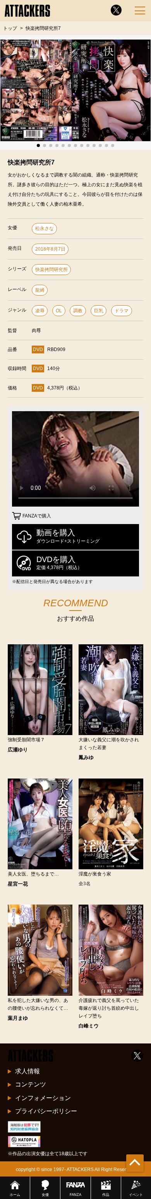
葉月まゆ (18, 1018)
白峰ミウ (89, 1025)
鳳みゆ (86, 757)
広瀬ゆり (18, 749)
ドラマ (122, 310)
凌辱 (40, 310)
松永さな (44, 228)
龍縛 (40, 290)
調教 (77, 310)
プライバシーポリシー (46, 1111)
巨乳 (98, 310)
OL (59, 310)
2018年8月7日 (50, 249)
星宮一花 (18, 883)
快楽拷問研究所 (51, 269)
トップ (10, 28)
